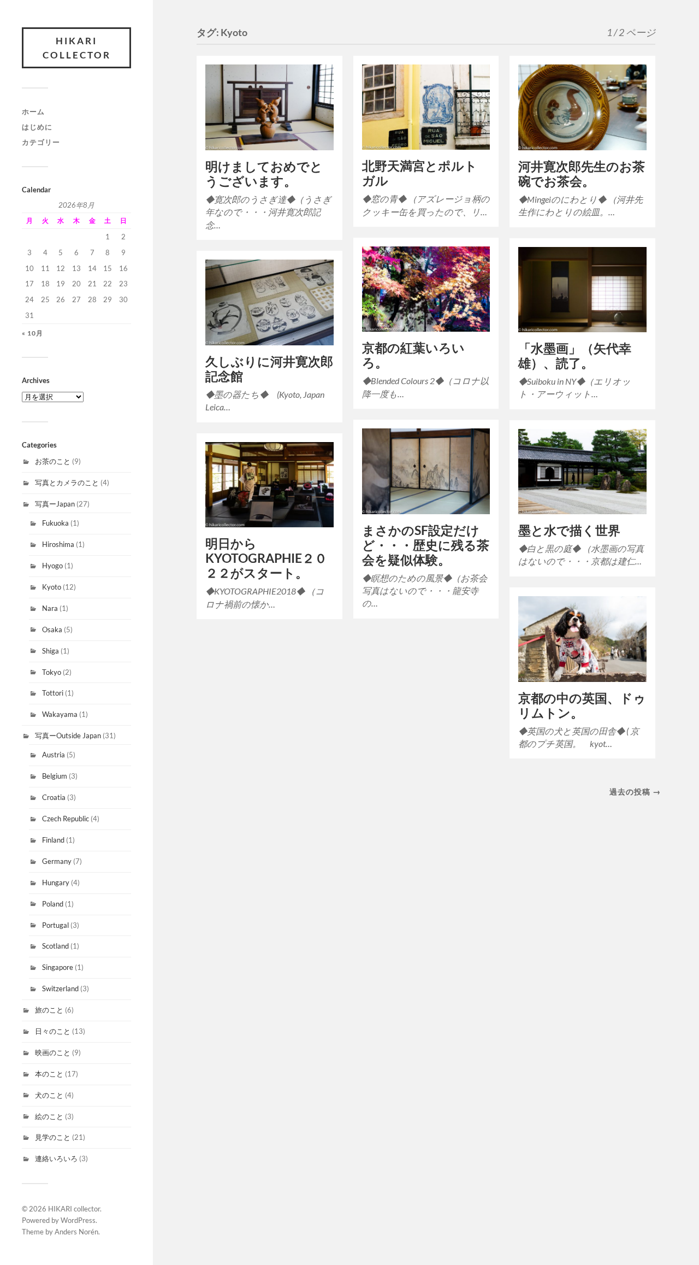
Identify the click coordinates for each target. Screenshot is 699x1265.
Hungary (55, 882)
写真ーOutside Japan (68, 735)
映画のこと (52, 1052)
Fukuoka (55, 523)
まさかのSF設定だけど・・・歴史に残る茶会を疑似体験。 (425, 545)
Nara (50, 608)
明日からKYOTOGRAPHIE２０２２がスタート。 (266, 558)
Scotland (55, 946)
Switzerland (60, 988)
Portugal (55, 925)
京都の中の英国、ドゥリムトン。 (582, 705)
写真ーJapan (55, 503)
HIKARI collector (77, 48)
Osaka (52, 629)
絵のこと (49, 1116)
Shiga (50, 650)
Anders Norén (76, 1231)
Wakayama (60, 714)
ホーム (33, 111)
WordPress (78, 1220)
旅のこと (49, 1009)
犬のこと (49, 1095)
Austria (53, 754)
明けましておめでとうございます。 (264, 174)
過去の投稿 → (635, 791)
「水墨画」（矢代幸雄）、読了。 (574, 355)
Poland (52, 903)
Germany (57, 861)
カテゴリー (41, 142)
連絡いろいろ (56, 1158)
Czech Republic (65, 818)
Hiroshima (58, 544)
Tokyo (51, 672)
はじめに (37, 126)
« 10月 (32, 333)
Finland (53, 840)
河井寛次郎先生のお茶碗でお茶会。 (581, 174)
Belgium (54, 776)
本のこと (49, 1073)
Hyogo (52, 565)
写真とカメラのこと (67, 482)
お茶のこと (52, 461)
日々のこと (52, 1031)
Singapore (57, 967)
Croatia (54, 797)
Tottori (52, 693)
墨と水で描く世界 (569, 530)
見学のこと (52, 1137)
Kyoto (51, 587)
